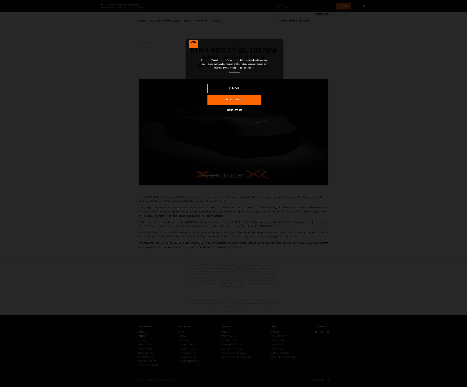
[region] (234, 78)
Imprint (238, 72)
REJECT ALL (234, 88)
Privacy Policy (232, 72)
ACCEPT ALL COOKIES (234, 100)
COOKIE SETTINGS (234, 110)
